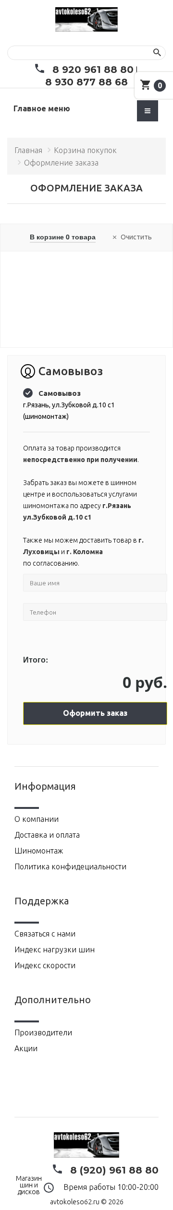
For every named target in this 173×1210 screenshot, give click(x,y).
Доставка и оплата (47, 834)
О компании (36, 819)
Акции (25, 1048)
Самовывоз (59, 393)
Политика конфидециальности (70, 866)
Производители (43, 1032)
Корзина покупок (85, 150)
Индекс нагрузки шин (54, 949)
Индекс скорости (44, 965)
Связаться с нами (44, 933)
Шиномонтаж (38, 850)
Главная (28, 150)
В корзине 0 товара (63, 236)
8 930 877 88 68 (86, 82)
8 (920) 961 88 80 (114, 1170)
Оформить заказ (95, 713)
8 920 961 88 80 (93, 69)
